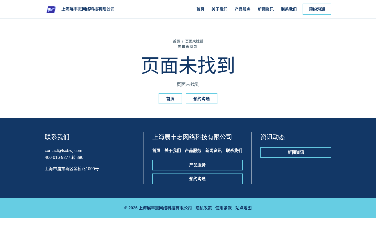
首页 (200, 9)
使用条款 (223, 208)
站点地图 (243, 208)
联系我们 (289, 9)
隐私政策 (203, 208)
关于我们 (219, 9)
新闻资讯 (266, 9)
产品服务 (243, 9)
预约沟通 (317, 9)
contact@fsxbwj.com (63, 150)
